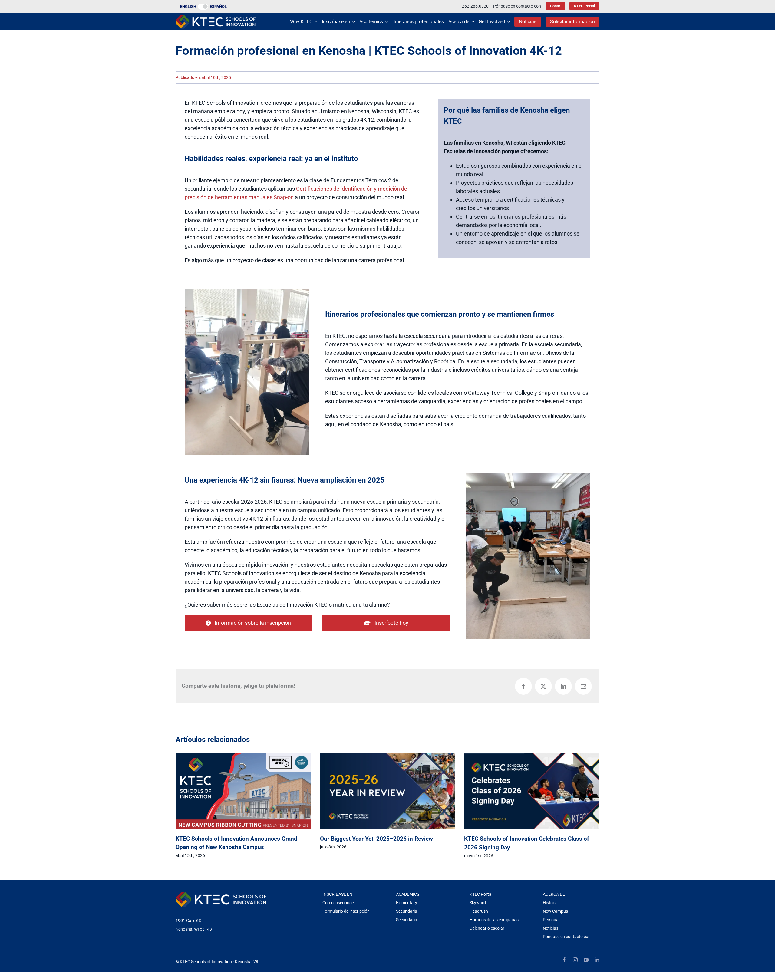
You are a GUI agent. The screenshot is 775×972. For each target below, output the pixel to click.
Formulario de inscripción (346, 911)
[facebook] (564, 959)
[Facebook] (523, 686)
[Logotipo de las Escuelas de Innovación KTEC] (216, 17)
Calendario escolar (487, 928)
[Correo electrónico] (583, 686)
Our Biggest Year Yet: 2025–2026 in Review (232, 838)
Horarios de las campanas (494, 919)
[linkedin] (597, 959)
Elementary (406, 902)
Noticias (550, 928)
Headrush (479, 911)
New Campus (555, 911)
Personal (551, 919)
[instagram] (575, 959)
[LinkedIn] (563, 686)
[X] (543, 686)
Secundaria (406, 911)
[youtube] (586, 959)
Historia (550, 902)
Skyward (478, 902)
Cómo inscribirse (338, 902)
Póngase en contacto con (567, 936)
